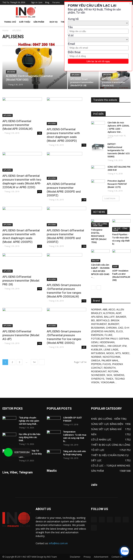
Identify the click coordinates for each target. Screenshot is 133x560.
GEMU (94, 342)
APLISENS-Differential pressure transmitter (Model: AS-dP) (21, 335)
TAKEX (109, 378)
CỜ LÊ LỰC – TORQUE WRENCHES (110, 465)
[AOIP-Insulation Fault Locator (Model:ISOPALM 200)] (121, 258)
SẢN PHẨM (38, 21)
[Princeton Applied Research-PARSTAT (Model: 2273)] (98, 184)
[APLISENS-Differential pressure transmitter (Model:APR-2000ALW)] (22, 107)
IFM (124, 346)
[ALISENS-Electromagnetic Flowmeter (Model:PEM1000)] (34, 70)
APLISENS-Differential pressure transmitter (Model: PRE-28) (21, 280)
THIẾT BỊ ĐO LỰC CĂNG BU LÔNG (110, 444)
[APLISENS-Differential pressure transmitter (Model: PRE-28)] (22, 263)
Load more (109, 198)
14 (34, 362)
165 (39, 133)
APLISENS (11, 72)
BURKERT (113, 324)
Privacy (87, 556)
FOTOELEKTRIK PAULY (104, 338)
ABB (105, 309)
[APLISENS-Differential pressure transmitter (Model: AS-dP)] (22, 317)
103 (39, 343)
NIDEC (126, 353)
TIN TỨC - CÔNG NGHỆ (120, 229)
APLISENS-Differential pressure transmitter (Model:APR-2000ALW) (17, 124)
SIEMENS (118, 375)
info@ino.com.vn (58, 543)
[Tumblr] (118, 519)
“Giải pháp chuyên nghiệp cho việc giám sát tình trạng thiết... (29, 421)
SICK (109, 375)
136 (84, 246)
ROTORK (113, 371)
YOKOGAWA (107, 382)
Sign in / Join (36, 2)
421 (84, 347)
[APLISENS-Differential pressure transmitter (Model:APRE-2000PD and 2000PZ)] (66, 166)
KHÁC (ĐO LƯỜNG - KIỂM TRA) (99, 225)
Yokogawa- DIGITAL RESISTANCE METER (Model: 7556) (99, 236)
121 (39, 191)
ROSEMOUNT (99, 371)
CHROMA (111, 327)
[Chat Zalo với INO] (124, 551)
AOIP (115, 266)
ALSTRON (108, 313)
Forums (56, 2)
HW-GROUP (114, 346)
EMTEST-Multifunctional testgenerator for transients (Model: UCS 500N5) (119, 150)
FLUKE (108, 335)
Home (5, 30)
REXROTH (110, 367)
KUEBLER (96, 349)
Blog (47, 2)
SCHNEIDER (98, 375)
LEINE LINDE (111, 349)
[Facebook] (102, 519)
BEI (93, 320)
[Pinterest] (110, 519)
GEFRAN (124, 338)
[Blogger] (94, 519)
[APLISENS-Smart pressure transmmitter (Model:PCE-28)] (83, 77)
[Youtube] (94, 528)
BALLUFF (95, 260)
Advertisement (101, 556)
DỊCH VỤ (53, 21)
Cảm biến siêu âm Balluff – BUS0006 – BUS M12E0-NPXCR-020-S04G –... (100, 271)
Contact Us (117, 556)
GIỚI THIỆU (24, 21)
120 (84, 199)
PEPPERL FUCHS (101, 364)
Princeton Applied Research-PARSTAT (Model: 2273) (117, 184)
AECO (111, 309)
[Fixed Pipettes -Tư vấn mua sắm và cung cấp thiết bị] (121, 225)
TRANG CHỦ (10, 21)
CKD (120, 327)
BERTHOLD (102, 320)
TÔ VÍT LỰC (97, 450)
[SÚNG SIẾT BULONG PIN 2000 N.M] (98, 170)
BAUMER (121, 316)
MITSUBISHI (98, 353)
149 (39, 288)
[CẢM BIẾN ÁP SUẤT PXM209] (54, 421)
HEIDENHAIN (107, 342)
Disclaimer (75, 556)
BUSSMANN (98, 327)
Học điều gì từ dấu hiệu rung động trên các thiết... (29, 437)
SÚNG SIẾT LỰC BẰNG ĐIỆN (107, 424)
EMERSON (97, 335)
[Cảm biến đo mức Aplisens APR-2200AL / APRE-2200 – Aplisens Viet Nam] (98, 126)
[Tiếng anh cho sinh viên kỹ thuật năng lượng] (54, 455)
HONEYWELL (98, 346)
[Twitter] (125, 519)
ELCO (119, 331)
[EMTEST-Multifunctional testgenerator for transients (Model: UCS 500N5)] (98, 147)
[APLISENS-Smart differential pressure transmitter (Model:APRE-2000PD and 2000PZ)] (66, 216)
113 (84, 145)
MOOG (110, 353)
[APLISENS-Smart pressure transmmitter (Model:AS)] (115, 77)
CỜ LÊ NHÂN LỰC (101, 439)
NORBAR (96, 309)
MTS (118, 353)
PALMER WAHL (110, 360)
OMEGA (95, 360)
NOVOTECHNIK (111, 356)
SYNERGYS (97, 378)
